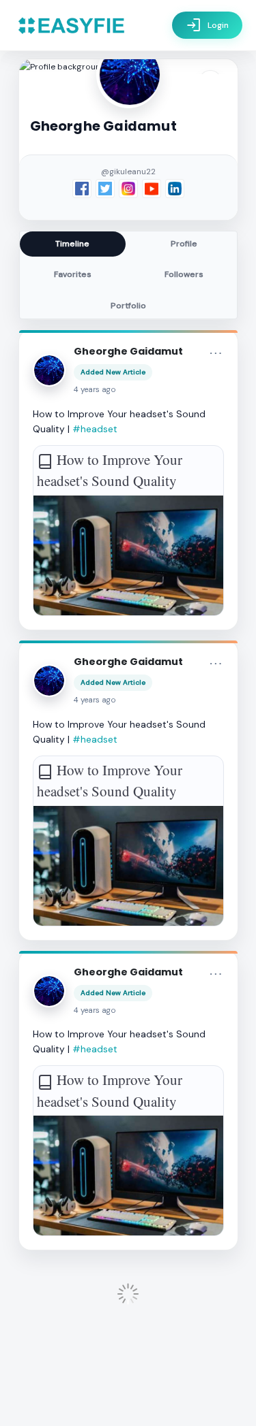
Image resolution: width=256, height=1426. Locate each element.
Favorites (72, 274)
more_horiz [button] (216, 353)
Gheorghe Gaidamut (128, 351)
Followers (184, 274)
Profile (184, 243)
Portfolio (128, 305)
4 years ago (95, 390)
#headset (94, 429)
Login (207, 25)
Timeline (72, 243)
